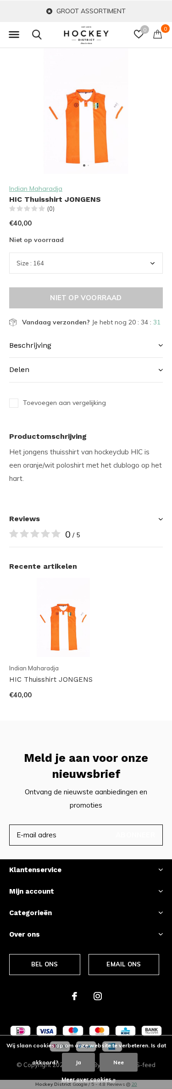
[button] (14, 35)
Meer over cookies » (88, 1079)
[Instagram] (98, 996)
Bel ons (44, 964)
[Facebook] (74, 996)
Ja (78, 1062)
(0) (51, 208)
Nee (118, 1062)
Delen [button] (19, 369)
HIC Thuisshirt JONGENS (51, 679)
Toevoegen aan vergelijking (64, 403)
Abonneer (135, 834)
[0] (157, 33)
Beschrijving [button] (30, 345)
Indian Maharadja (35, 188)
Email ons (123, 964)
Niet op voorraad (86, 297)
